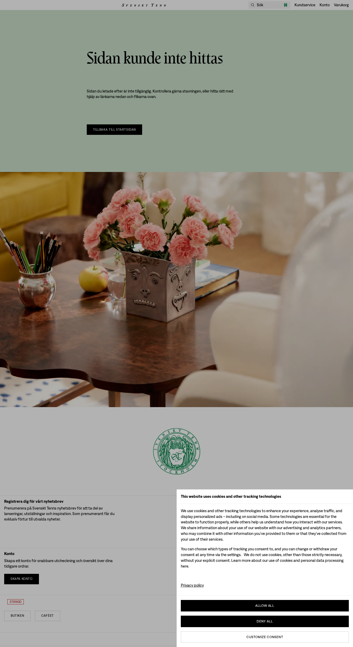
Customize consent (264, 637)
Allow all (264, 606)
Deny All (265, 621)
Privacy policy (192, 585)
